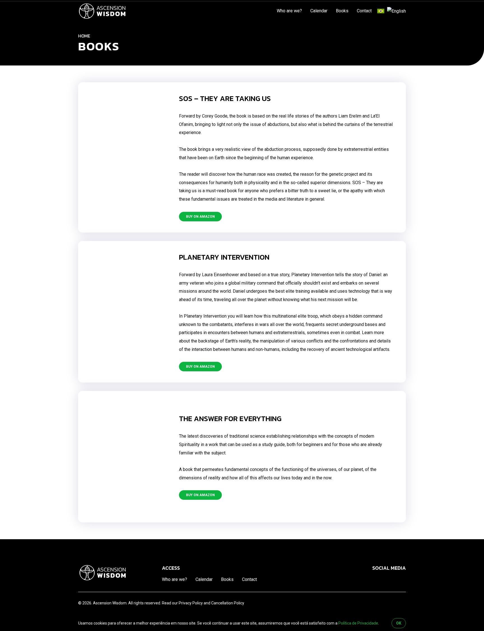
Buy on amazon (200, 217)
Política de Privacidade (358, 623)
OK (398, 623)
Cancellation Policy (227, 603)
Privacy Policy (191, 603)
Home (84, 35)
